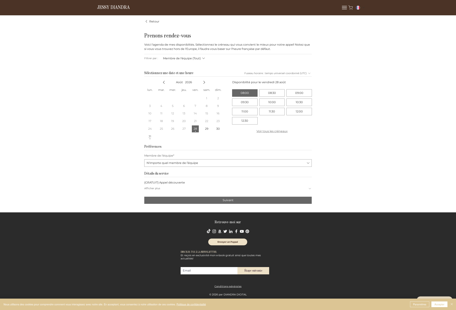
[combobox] (228, 163)
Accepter (439, 304)
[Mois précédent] (164, 82)
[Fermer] (452, 304)
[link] (151, 22)
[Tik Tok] (208, 231)
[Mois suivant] (204, 82)
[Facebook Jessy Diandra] (236, 231)
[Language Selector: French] (360, 7)
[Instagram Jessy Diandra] (214, 231)
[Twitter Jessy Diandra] (225, 231)
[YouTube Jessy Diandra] (241, 231)
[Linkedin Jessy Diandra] (230, 231)
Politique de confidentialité (191, 304)
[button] (344, 7)
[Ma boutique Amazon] (219, 231)
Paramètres (419, 304)
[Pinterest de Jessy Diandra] (247, 231)
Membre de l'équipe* (159, 155)
